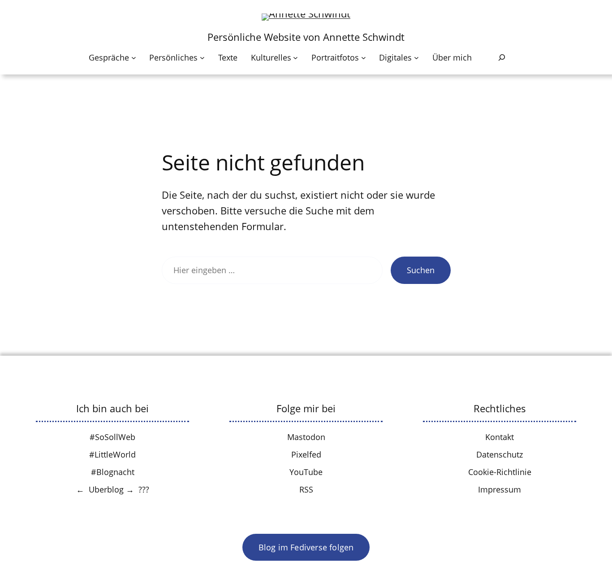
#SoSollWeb (112, 437)
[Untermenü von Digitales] (416, 57)
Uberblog (106, 489)
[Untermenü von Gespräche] (133, 57)
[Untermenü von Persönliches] (202, 57)
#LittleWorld (112, 454)
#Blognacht (112, 472)
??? (143, 489)
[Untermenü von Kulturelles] (295, 57)
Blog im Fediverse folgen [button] (306, 547)
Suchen (421, 270)
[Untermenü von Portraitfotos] (363, 57)
